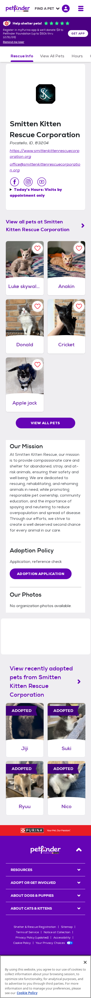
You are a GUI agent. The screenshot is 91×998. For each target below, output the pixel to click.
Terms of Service (27, 932)
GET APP (78, 33)
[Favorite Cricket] (79, 306)
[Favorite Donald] (37, 306)
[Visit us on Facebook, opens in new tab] (14, 182)
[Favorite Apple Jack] (37, 364)
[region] (45, 977)
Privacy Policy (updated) (32, 937)
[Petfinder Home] (18, 8)
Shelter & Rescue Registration (35, 927)
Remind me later (13, 42)
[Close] (85, 962)
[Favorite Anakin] (79, 248)
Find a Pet (44, 8)
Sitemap (67, 927)
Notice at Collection (57, 932)
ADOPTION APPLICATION (40, 574)
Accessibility (62, 937)
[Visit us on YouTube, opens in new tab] (42, 182)
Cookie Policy (22, 943)
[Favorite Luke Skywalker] (37, 248)
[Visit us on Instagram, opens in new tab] (28, 182)
